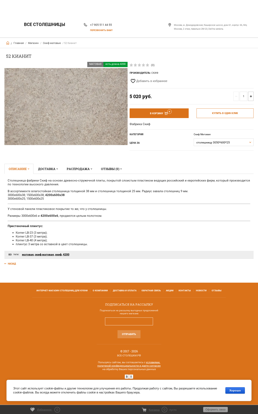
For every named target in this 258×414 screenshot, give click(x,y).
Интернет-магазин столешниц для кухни (62, 290)
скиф (58, 254)
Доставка (46, 169)
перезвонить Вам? (101, 30)
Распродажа (78, 169)
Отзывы (217, 290)
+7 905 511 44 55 (101, 24)
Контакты (185, 290)
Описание (18, 169)
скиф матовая (44, 254)
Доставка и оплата (124, 290)
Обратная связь (151, 290)
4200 (66, 254)
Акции (170, 290)
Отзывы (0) (110, 169)
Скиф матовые (52, 43)
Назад (12, 264)
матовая (28, 254)
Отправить (129, 334)
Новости (201, 290)
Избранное (47, 410)
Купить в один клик (225, 113)
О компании (100, 290)
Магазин (33, 43)
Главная (19, 43)
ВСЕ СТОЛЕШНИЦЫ (44, 24)
